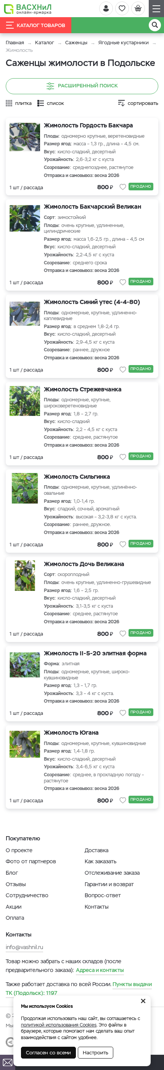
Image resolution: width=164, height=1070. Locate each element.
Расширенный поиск (88, 85)
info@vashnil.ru (24, 947)
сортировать (143, 103)
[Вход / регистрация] (106, 8)
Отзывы (16, 884)
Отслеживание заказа (112, 872)
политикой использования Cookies (58, 1025)
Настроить (95, 1052)
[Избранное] (122, 8)
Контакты (97, 906)
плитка (23, 103)
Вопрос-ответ (103, 895)
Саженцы (76, 42)
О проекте (19, 850)
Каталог (44, 42)
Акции (13, 906)
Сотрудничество (27, 895)
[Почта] (7, 1062)
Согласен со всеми (48, 1052)
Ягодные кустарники (123, 42)
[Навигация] (156, 8)
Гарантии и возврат (109, 884)
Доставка (96, 850)
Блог (12, 872)
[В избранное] (123, 186)
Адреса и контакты (100, 970)
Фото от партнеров (31, 861)
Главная (15, 42)
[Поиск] (155, 25)
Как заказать (100, 861)
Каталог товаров (41, 25)
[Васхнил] (27, 9)
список (55, 103)
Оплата (15, 917)
